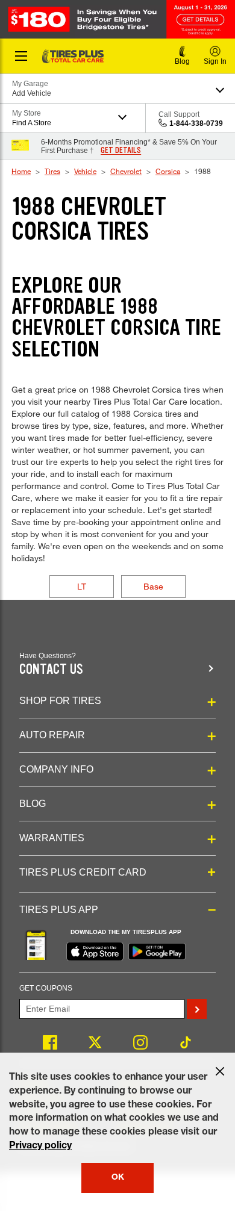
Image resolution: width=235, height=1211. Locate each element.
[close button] (220, 1071)
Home (21, 171)
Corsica (167, 171)
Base (153, 586)
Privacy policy (40, 1146)
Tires (52, 171)
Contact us (51, 669)
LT (81, 586)
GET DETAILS (121, 150)
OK (117, 1178)
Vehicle (85, 171)
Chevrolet (126, 171)
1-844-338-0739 (196, 123)
